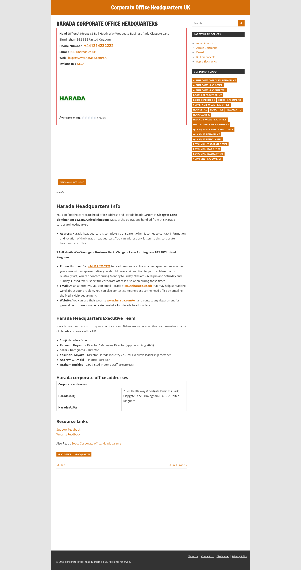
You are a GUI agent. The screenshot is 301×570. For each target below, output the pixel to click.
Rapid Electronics (206, 61)
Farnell (200, 52)
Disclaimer (223, 556)
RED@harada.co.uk (83, 52)
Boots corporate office (207, 95)
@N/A (80, 64)
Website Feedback (68, 434)
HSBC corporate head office (209, 119)
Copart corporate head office (211, 104)
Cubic (61, 465)
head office (64, 454)
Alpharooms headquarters (209, 90)
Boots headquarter (229, 100)
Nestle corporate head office (211, 124)
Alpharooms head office (207, 85)
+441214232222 (99, 45)
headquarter (82, 454)
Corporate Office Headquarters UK (150, 7)
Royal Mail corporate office (210, 144)
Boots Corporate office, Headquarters (96, 443)
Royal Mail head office (206, 149)
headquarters (201, 114)
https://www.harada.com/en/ (87, 58)
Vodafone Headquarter (207, 158)
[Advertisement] (69, 74)
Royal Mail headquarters (208, 153)
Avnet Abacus (204, 43)
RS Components (205, 57)
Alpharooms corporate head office (214, 80)
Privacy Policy (239, 556)
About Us (193, 556)
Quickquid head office (206, 134)
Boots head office (204, 100)
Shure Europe (177, 465)
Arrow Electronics (206, 47)
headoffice (216, 109)
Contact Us (207, 556)
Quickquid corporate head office (213, 129)
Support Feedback (68, 429)
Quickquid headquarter (207, 139)
